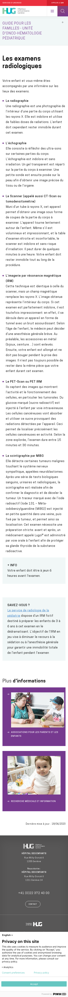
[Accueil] (15, 11)
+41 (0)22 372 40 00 (34, 893)
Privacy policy (41, 972)
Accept (34, 984)
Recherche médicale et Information (33, 801)
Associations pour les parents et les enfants (34, 734)
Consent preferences (13, 972)
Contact (33, 904)
